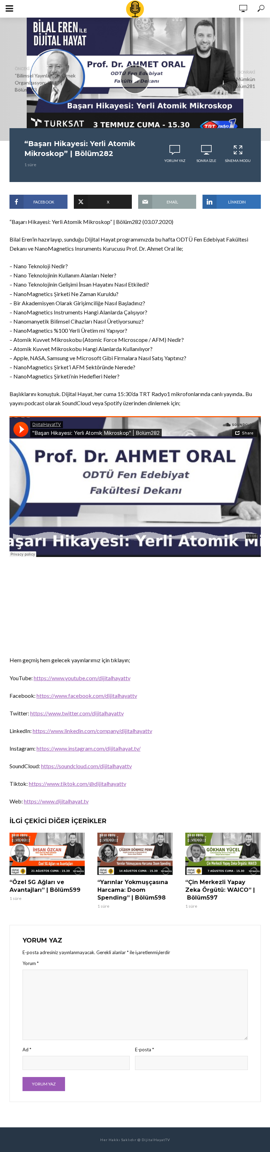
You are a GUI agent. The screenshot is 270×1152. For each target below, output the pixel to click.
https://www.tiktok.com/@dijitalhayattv (77, 783)
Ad (26, 1049)
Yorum (30, 963)
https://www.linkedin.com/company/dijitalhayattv (92, 730)
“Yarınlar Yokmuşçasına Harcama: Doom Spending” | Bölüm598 (132, 890)
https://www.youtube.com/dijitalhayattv (82, 678)
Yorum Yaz (174, 160)
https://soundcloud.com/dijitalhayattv (86, 766)
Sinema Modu (238, 160)
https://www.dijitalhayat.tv (56, 801)
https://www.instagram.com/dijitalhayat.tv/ (89, 748)
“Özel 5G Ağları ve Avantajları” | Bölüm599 (45, 886)
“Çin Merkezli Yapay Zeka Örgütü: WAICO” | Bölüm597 (220, 890)
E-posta (144, 1049)
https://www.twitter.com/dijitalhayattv (77, 713)
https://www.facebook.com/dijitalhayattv (87, 695)
